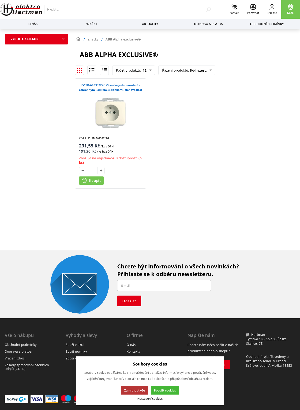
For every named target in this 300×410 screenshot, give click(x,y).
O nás (33, 24)
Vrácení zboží (15, 358)
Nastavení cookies (150, 399)
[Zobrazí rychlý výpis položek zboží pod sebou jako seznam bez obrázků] (104, 70)
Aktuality (150, 24)
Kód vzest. (198, 70)
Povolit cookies (165, 390)
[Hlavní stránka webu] (78, 39)
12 (144, 70)
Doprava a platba (208, 24)
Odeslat (129, 301)
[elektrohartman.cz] (21, 9)
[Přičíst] (101, 170)
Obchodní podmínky (267, 24)
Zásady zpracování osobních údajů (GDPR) (27, 367)
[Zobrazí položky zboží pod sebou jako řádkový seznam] (91, 70)
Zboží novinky (76, 351)
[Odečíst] (82, 170)
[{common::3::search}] (208, 9)
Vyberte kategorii (25, 39)
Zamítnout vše (134, 390)
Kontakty (133, 351)
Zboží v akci (75, 344)
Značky (91, 24)
